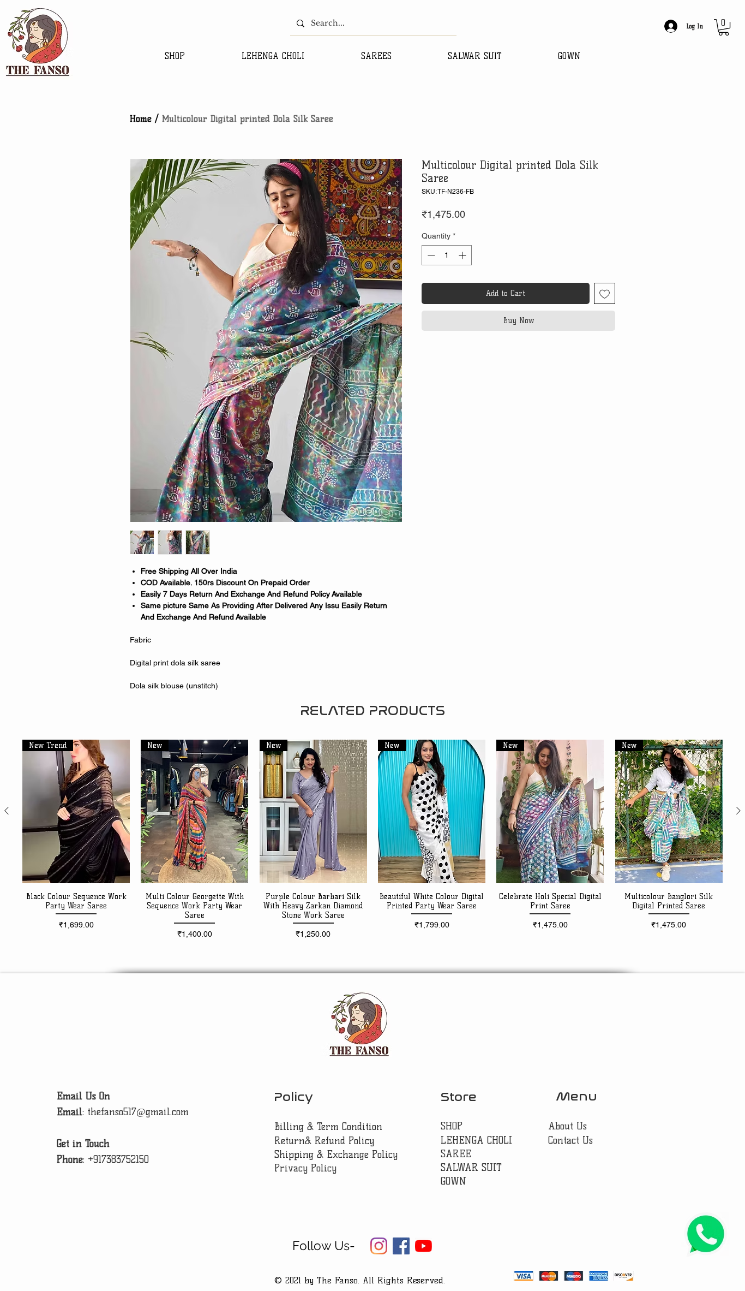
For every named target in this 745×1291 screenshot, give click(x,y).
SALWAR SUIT (471, 1168)
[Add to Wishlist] (604, 293)
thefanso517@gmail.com (138, 1112)
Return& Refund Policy (324, 1141)
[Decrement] (430, 255)
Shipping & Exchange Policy (336, 1155)
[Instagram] (378, 1246)
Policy (293, 1097)
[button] (724, 27)
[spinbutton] (446, 255)
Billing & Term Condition (328, 1127)
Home (141, 119)
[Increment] (463, 255)
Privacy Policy (305, 1168)
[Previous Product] (6, 810)
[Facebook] (401, 1246)
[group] (372, 844)
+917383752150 (118, 1159)
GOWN (453, 1181)
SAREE (456, 1154)
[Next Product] (738, 810)
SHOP (451, 1126)
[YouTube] (423, 1246)
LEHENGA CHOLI (478, 1140)
